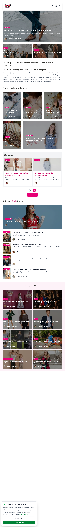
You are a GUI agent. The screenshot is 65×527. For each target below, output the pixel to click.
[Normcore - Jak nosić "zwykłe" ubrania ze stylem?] (42, 135)
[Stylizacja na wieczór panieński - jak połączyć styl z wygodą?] (47, 299)
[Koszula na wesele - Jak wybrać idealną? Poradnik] (12, 105)
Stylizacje (36, 49)
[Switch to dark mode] (59, 6)
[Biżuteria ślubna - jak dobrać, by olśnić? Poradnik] (32, 105)
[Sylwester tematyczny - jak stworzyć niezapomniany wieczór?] (53, 105)
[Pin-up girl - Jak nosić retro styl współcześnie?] (32, 217)
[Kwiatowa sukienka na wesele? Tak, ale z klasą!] (47, 359)
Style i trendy (29, 135)
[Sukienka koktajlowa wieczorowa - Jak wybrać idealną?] (17, 339)
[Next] (34, 190)
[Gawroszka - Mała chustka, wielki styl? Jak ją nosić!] (12, 135)
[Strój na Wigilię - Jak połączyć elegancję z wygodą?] (17, 319)
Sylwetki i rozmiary (8, 358)
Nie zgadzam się (19, 518)
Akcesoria (7, 27)
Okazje (5, 48)
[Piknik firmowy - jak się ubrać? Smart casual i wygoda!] (47, 339)
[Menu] (52, 6)
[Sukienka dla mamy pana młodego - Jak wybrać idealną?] (17, 299)
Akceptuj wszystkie (19, 522)
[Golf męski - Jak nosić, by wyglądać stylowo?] (47, 51)
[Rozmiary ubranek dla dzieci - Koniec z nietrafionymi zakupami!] (17, 359)
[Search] (56, 6)
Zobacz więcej (32, 195)
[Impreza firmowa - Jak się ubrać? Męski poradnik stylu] (47, 319)
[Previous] (30, 190)
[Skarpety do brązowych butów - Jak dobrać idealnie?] (32, 26)
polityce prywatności (25, 514)
